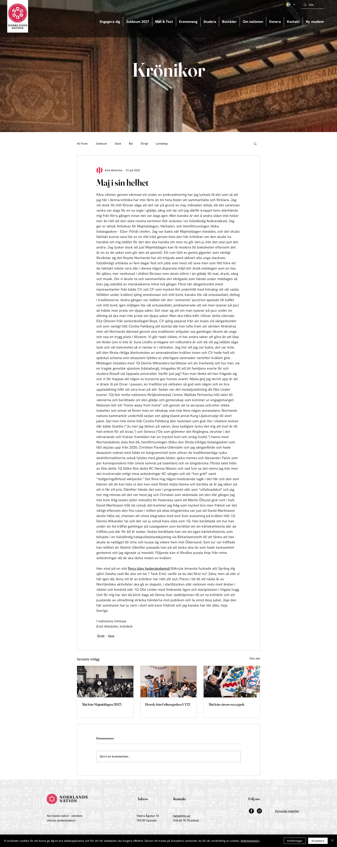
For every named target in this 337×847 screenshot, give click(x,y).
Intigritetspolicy (250, 841)
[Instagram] (259, 810)
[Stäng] (332, 841)
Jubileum (101, 143)
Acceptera (317, 841)
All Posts (82, 143)
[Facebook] (251, 810)
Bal (131, 143)
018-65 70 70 (181, 820)
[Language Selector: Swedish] (290, 4)
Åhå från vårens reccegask (226, 704)
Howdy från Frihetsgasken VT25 (167, 704)
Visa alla (254, 658)
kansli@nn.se (181, 816)
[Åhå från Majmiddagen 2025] (105, 681)
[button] (188, 21)
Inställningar (294, 841)
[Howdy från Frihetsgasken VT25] (168, 681)
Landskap (162, 143)
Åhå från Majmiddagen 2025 (101, 704)
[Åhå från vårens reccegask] (232, 681)
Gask (118, 143)
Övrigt (144, 143)
